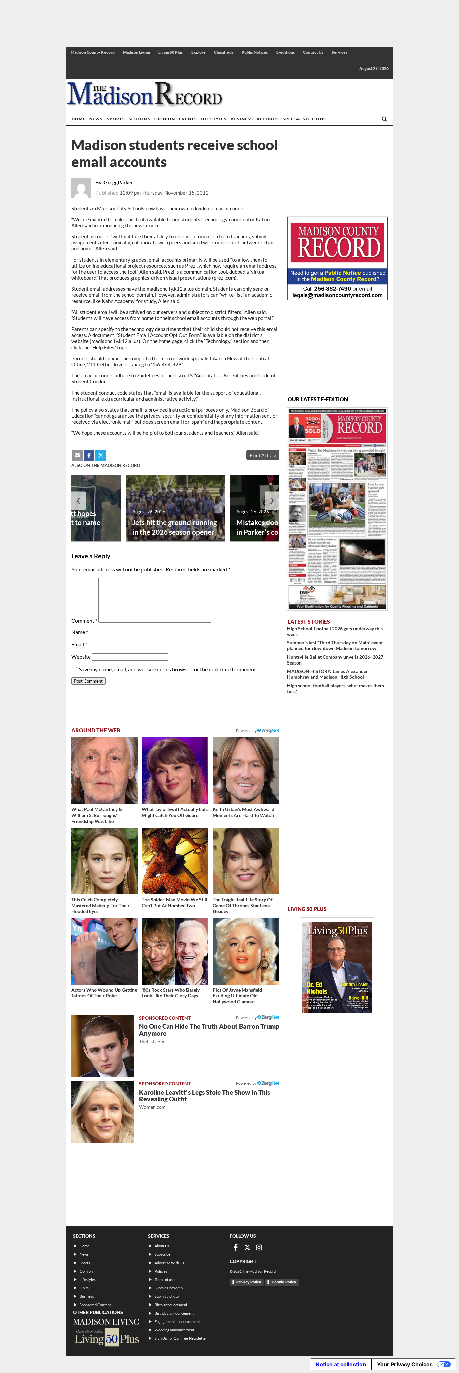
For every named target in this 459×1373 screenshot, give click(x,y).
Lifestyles (214, 118)
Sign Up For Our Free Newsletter (181, 1338)
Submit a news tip (169, 1288)
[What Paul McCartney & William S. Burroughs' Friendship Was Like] (104, 770)
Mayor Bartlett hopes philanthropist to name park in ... (64, 522)
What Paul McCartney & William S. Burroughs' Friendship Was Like (96, 815)
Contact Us (313, 52)
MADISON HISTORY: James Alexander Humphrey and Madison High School (327, 674)
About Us (162, 1246)
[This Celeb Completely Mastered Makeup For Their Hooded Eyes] (104, 861)
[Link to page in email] (77, 455)
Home (79, 118)
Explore (198, 52)
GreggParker (118, 182)
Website (81, 656)
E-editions (285, 52)
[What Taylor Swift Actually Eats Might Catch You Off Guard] (175, 770)
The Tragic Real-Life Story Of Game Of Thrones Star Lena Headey (243, 905)
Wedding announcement (174, 1330)
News (96, 118)
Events (188, 118)
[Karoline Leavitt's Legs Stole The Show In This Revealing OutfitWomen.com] (102, 1112)
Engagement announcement (177, 1321)
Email (79, 644)
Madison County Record (93, 52)
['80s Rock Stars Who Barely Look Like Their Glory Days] (175, 951)
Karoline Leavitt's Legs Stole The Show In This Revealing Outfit (204, 1099)
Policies (161, 1271)
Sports (116, 118)
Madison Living (136, 52)
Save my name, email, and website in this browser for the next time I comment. (168, 669)
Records (268, 118)
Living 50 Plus (170, 52)
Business (242, 118)
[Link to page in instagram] (259, 1247)
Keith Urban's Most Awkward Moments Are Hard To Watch (243, 812)
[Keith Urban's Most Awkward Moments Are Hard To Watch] (246, 770)
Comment (84, 620)
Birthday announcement (174, 1313)
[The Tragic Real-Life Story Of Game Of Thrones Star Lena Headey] (246, 861)
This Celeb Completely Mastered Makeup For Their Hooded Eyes (100, 905)
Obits (84, 1288)
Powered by (246, 1017)
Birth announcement (171, 1304)
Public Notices (255, 52)
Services (339, 52)
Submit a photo (167, 1296)
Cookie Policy (284, 1282)
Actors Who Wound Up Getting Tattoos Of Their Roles (104, 993)
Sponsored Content (95, 1304)
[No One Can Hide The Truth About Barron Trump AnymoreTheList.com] (102, 1046)
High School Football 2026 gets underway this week (335, 631)
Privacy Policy (248, 1282)
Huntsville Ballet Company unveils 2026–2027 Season (335, 660)
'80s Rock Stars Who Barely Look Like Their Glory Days (171, 993)
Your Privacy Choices (405, 1364)
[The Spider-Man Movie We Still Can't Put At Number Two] (175, 861)
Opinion (164, 118)
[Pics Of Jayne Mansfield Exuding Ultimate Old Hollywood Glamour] (246, 951)
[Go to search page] (384, 119)
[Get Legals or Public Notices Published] (337, 298)
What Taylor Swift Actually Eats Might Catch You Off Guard (175, 812)
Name (79, 632)
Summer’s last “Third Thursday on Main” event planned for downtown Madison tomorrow (335, 645)
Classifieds (223, 52)
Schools (140, 118)
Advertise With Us (169, 1263)
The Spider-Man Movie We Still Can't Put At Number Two (174, 902)
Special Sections (304, 118)
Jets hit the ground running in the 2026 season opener (174, 527)
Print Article (263, 455)
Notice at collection (341, 1364)
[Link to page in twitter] (100, 455)
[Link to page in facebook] (89, 455)
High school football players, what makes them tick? (335, 688)
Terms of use (165, 1279)
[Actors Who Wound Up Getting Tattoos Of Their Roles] (104, 951)
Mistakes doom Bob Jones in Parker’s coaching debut (277, 527)
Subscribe (162, 1254)
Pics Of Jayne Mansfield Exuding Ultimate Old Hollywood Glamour (237, 995)
